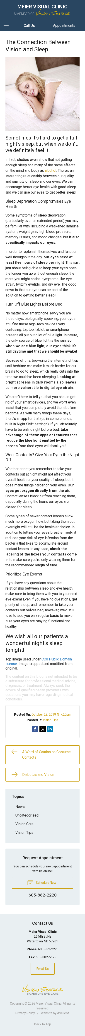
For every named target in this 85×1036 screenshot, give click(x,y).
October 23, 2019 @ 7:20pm (51, 714)
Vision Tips (50, 720)
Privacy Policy (25, 1013)
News (20, 806)
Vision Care (24, 824)
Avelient (63, 1013)
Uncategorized (27, 815)
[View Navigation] (8, 25)
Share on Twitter (42, 729)
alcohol (50, 170)
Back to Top (42, 1024)
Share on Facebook (35, 729)
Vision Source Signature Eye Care (42, 989)
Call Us (29, 25)
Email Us (42, 969)
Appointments (64, 25)
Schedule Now (45, 882)
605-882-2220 (48, 949)
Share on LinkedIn (50, 729)
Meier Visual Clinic (48, 1003)
